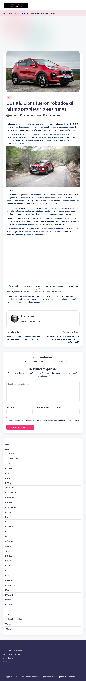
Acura (7, 449)
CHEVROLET (10, 493)
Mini (7, 590)
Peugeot (9, 604)
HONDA (8, 556)
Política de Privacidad (12, 651)
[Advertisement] (43, 32)
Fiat (7, 531)
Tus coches (10, 624)
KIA (9, 97)
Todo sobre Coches (13, 619)
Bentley (8, 468)
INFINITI (8, 566)
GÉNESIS (9, 541)
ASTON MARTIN (12, 459)
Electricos (9, 522)
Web (59, 407)
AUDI (7, 463)
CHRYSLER (9, 497)
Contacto (7, 662)
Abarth (8, 444)
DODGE (8, 512)
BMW (7, 473)
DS (6, 517)
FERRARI (9, 527)
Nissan (8, 600)
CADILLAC (9, 488)
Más (7, 575)
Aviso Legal (8, 658)
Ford (7, 536)
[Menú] (81, 5)
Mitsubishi (9, 595)
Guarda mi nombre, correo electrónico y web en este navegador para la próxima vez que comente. (42, 420)
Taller (7, 614)
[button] (30, 321)
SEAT (7, 609)
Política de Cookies (11, 654)
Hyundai (8, 561)
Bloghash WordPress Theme (68, 677)
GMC (7, 551)
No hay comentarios (53, 115)
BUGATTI (9, 478)
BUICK (8, 483)
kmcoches (27, 316)
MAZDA (8, 580)
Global (8, 546)
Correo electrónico (41, 407)
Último (8, 629)
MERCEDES (10, 585)
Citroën (8, 502)
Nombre (10, 407)
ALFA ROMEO (11, 454)
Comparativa (11, 507)
